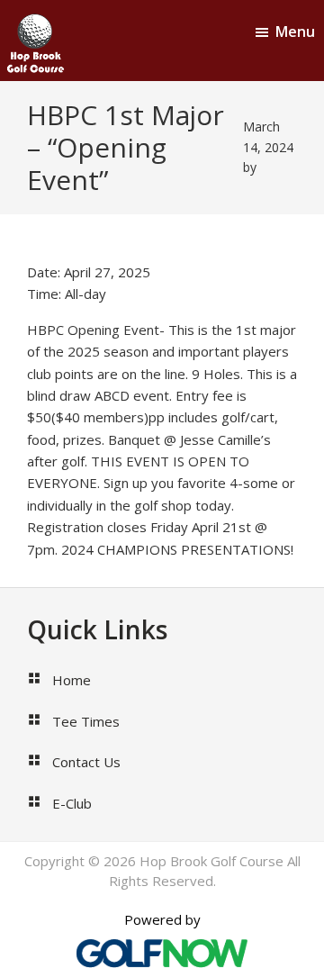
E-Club (72, 803)
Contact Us (86, 762)
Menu (295, 31)
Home (71, 680)
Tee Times (86, 721)
